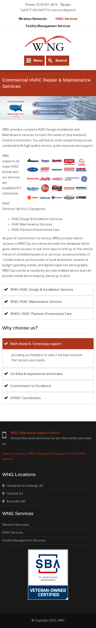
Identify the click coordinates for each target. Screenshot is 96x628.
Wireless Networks (33, 19)
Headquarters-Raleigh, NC (24, 485)
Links (67, 4)
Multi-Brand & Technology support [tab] (36, 344)
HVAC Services (66, 19)
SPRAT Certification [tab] (25, 398)
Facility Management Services (48, 26)
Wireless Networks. (16, 524)
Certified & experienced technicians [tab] (36, 374)
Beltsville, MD (15, 501)
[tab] (48, 289)
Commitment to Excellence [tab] (30, 386)
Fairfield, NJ (14, 493)
